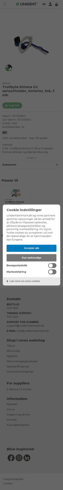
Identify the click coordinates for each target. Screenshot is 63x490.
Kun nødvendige (31, 257)
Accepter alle (31, 248)
